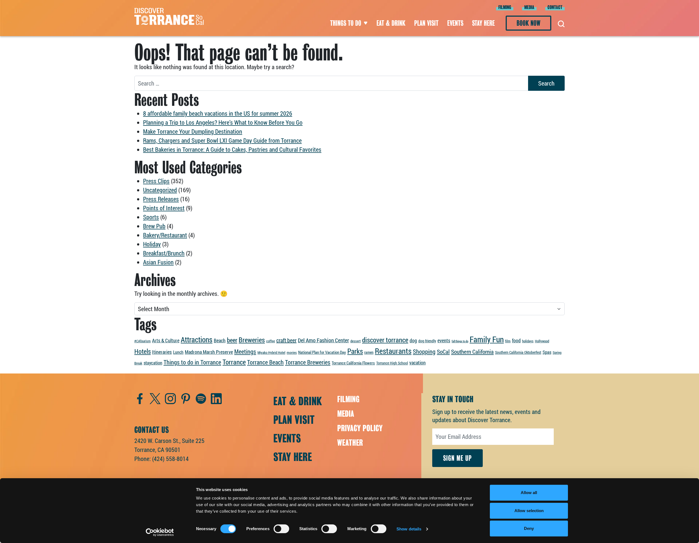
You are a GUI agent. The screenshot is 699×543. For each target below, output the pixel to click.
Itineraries (162, 352)
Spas (547, 352)
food (516, 340)
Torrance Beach (265, 362)
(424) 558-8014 (170, 459)
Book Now (528, 23)
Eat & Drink (391, 23)
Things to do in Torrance (192, 362)
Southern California (472, 351)
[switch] (281, 528)
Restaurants (393, 351)
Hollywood (542, 341)
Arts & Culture (165, 340)
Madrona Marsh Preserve (209, 352)
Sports (151, 217)
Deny (529, 528)
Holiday (152, 244)
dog (413, 340)
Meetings (245, 351)
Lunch (178, 352)
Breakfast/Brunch (164, 253)
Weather (350, 443)
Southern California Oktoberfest (518, 352)
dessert (355, 341)
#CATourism (142, 341)
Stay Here (483, 23)
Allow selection (529, 510)
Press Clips (156, 181)
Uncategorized (160, 190)
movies (292, 352)
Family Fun (487, 339)
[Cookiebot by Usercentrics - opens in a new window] (160, 532)
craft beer (286, 340)
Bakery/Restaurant (165, 235)
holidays (528, 341)
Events (455, 23)
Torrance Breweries (307, 362)
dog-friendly (427, 340)
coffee (270, 341)
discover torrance (385, 339)
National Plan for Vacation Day (322, 352)
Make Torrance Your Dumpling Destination (192, 131)
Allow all (529, 492)
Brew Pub (154, 226)
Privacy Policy (360, 428)
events (443, 340)
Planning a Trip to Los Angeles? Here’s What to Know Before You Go (223, 122)
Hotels (142, 351)
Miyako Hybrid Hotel (271, 352)
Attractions (196, 339)
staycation (153, 363)
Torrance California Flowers (353, 363)
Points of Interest (164, 208)
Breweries (252, 339)
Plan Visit (426, 23)
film (508, 341)
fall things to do (460, 341)
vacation (417, 362)
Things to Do (345, 23)
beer (232, 340)
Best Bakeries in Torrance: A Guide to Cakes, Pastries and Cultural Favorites (232, 149)
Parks (355, 351)
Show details (408, 529)
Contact (554, 7)
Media (529, 7)
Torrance (234, 361)
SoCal (443, 351)
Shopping (424, 351)
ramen (369, 352)
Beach (220, 340)
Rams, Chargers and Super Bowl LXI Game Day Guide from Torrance (222, 140)
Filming (504, 7)
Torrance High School (392, 363)
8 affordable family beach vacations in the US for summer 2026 (217, 113)
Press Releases (161, 199)
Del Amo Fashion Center (323, 340)
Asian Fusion (158, 262)
